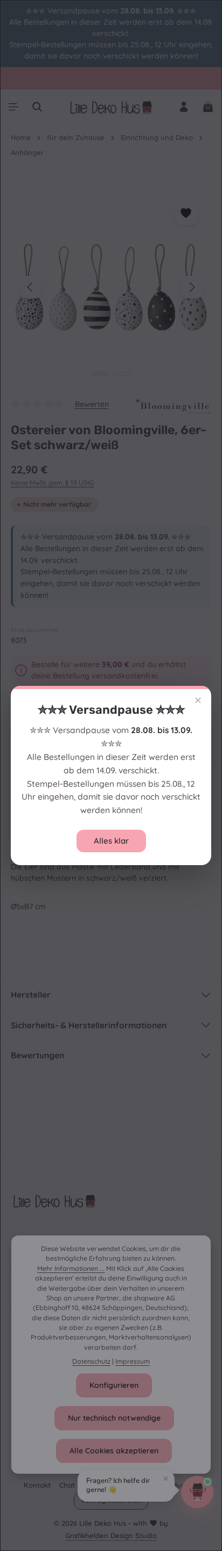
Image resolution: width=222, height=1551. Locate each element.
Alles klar (111, 841)
